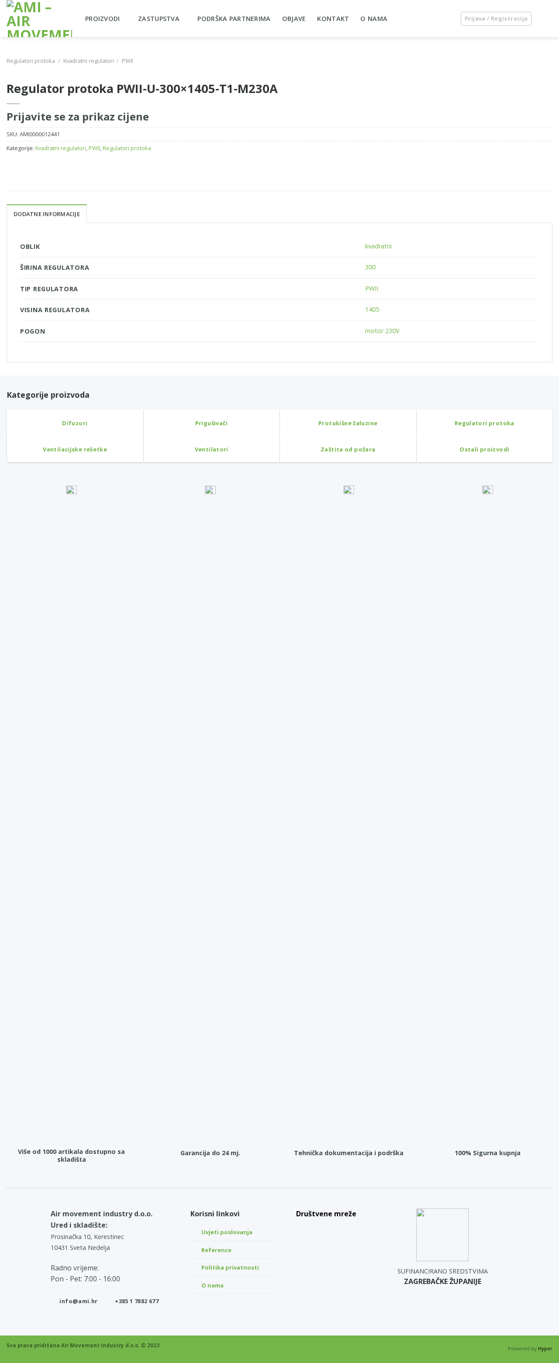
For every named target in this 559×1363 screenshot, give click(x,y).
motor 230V (382, 331)
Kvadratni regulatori (88, 61)
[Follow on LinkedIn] (326, 1230)
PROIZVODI (102, 18)
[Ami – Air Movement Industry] (39, 18)
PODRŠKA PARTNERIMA (233, 18)
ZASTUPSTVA (158, 18)
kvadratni (378, 246)
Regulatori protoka (31, 61)
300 (370, 267)
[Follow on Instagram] (326, 1250)
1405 (372, 309)
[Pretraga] (445, 19)
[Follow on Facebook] (326, 1271)
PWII (127, 61)
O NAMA (373, 18)
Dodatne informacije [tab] (47, 214)
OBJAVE (294, 18)
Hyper (545, 1348)
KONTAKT (333, 18)
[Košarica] (548, 18)
